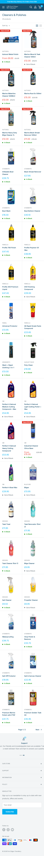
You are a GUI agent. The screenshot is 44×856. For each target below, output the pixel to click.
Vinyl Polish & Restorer (29, 638)
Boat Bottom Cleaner (32, 211)
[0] (39, 7)
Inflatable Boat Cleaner (7, 173)
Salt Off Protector (9, 676)
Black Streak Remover (32, 172)
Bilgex (26, 487)
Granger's (6, 362)
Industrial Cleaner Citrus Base (31, 447)
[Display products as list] (41, 26)
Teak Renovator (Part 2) (32, 525)
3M (3, 401)
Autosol (5, 51)
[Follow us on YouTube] (12, 829)
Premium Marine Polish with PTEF (8, 714)
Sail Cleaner (7, 600)
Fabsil (4, 323)
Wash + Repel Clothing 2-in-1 (8, 366)
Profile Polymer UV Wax (31, 249)
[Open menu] (3, 7)
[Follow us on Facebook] (3, 829)
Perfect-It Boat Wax (9, 487)
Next (37, 730)
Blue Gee (27, 484)
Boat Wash (6, 211)
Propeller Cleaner (31, 600)
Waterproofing (8, 637)
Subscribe (10, 812)
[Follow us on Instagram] (8, 829)
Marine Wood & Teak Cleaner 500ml (32, 55)
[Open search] (31, 7)
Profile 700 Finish (9, 248)
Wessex (5, 521)
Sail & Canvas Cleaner (32, 676)
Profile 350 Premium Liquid (10, 288)
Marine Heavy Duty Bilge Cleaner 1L (9, 134)
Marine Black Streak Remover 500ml (32, 134)
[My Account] (35, 7)
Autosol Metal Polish (10, 54)
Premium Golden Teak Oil (32, 714)
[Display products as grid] (37, 26)
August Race (29, 362)
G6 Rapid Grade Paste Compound (32, 327)
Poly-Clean (28, 365)
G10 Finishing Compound (29, 288)
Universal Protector (9, 326)
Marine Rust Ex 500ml (32, 93)
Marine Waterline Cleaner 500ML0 (8, 94)
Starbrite (6, 169)
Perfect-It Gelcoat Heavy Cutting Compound (9, 448)
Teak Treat (6, 524)
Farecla (5, 245)
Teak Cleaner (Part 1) (10, 563)
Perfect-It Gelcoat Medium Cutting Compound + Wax (9, 406)
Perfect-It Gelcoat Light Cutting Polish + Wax (32, 406)
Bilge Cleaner (29, 563)
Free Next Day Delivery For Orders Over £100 (22, 1)
